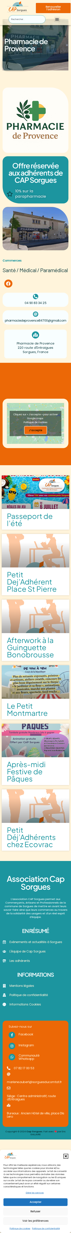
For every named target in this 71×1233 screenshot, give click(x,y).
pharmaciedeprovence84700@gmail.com (35, 320)
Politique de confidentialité (46, 1228)
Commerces (12, 260)
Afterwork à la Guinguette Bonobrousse (30, 647)
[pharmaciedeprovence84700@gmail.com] (35, 314)
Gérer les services (35, 1192)
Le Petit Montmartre (27, 709)
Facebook (26, 1034)
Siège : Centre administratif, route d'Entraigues (31, 1098)
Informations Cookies (25, 1004)
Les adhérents (19, 961)
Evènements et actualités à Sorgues (35, 942)
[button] (66, 1156)
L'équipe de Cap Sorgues (27, 951)
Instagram (26, 1045)
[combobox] (27, 19)
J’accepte (35, 430)
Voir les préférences (35, 1221)
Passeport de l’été (30, 519)
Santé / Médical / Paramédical (35, 270)
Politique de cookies (20, 1228)
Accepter (36, 1202)
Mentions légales (21, 986)
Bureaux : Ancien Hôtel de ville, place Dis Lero (35, 1115)
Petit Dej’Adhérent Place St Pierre (32, 581)
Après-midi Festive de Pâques (26, 771)
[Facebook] (8, 284)
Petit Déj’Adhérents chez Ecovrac (31, 837)
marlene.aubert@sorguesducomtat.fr (34, 1082)
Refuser (35, 1211)
